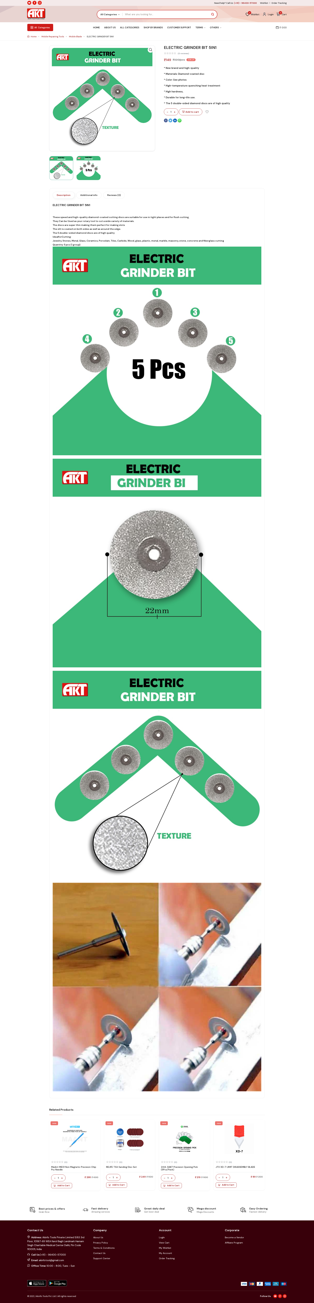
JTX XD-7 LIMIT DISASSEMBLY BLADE (235, 1166)
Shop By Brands (153, 27)
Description (63, 195)
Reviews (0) (114, 195)
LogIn (162, 1237)
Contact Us (99, 1253)
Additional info (88, 195)
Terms (199, 27)
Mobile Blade (75, 36)
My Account (165, 1253)
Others (214, 27)
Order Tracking (279, 3)
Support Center (101, 1258)
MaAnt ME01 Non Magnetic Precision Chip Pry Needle (73, 1168)
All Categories (129, 27)
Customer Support (179, 27)
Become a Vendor (234, 1237)
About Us (110, 27)
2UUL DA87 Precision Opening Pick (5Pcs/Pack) (179, 1168)
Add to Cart (63, 1185)
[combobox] (109, 14)
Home (96, 27)
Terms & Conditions (104, 1247)
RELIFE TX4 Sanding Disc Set (121, 1166)
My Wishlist (165, 1247)
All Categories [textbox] (108, 14)
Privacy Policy (100, 1242)
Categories (42, 27)
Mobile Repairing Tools (53, 36)
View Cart (164, 1242)
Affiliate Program (234, 1242)
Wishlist (264, 3)
